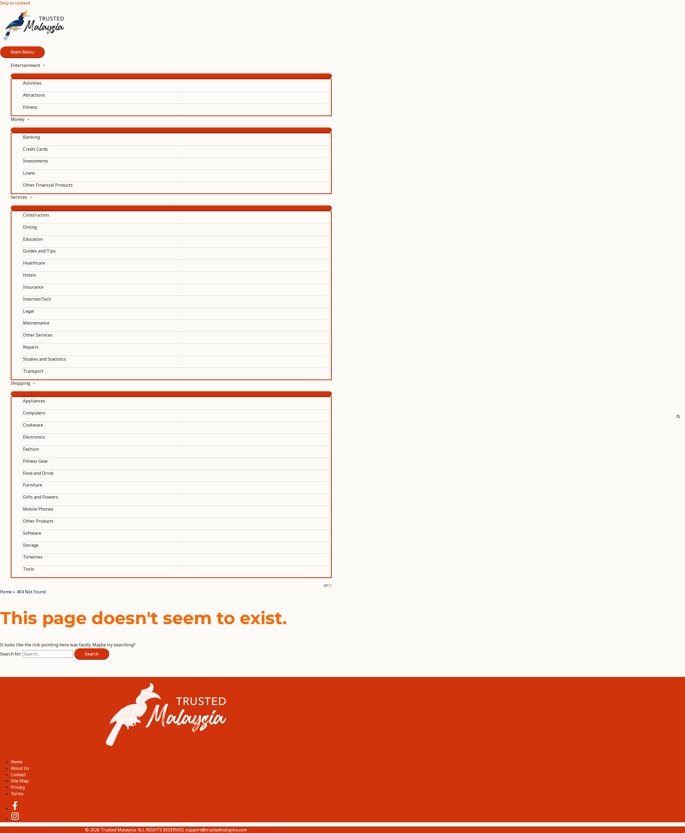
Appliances (34, 401)
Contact (18, 775)
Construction (36, 215)
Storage (31, 545)
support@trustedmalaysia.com (216, 830)
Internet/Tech (37, 299)
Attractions (34, 95)
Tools (28, 569)
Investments (35, 161)
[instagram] (15, 819)
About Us (20, 768)
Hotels (29, 275)
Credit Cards (35, 149)
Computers (34, 413)
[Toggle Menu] (171, 76)
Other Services (37, 335)
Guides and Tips (39, 251)
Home (16, 762)
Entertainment (25, 65)
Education (33, 239)
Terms (17, 794)
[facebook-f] (19, 808)
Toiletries (33, 557)
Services (19, 197)
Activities (32, 83)
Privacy (18, 787)
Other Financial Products (48, 185)
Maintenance (36, 323)
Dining (30, 227)
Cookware (33, 425)
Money (17, 119)
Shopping (20, 383)
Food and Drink (38, 473)
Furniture (32, 485)
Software (32, 533)
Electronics (34, 437)
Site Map (20, 781)
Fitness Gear (35, 461)
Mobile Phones (38, 509)
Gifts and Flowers (40, 497)
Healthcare (34, 263)
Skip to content (15, 3)
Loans (29, 173)
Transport (33, 371)
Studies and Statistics (44, 359)
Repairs (31, 347)
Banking (31, 137)
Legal (28, 311)
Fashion (31, 449)
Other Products (38, 521)
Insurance (33, 287)
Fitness (30, 107)
